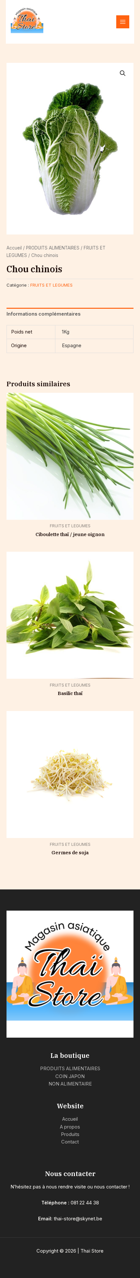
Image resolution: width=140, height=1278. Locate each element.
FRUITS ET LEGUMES (51, 285)
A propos (70, 1127)
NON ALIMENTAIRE (70, 1084)
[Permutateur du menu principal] (122, 21)
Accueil (14, 247)
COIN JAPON (70, 1076)
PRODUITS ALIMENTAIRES (52, 247)
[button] (123, 73)
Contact (70, 1142)
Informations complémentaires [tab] (43, 314)
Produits (70, 1134)
